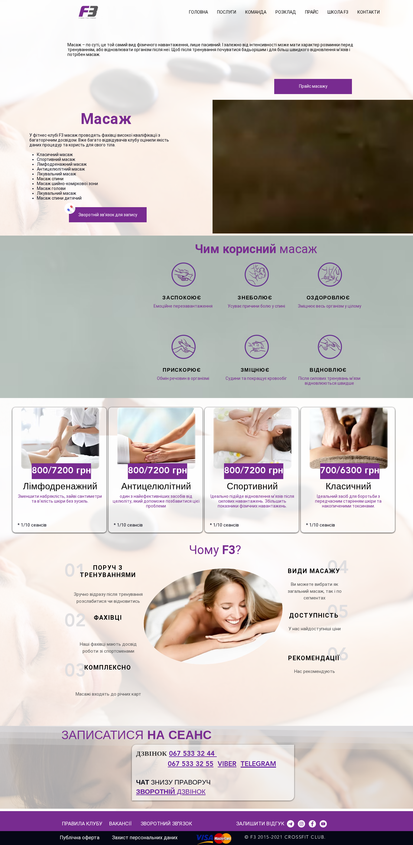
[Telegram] (290, 823)
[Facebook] (312, 823)
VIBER (227, 764)
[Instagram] (301, 823)
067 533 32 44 (193, 753)
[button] (227, 12)
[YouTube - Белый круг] (323, 823)
